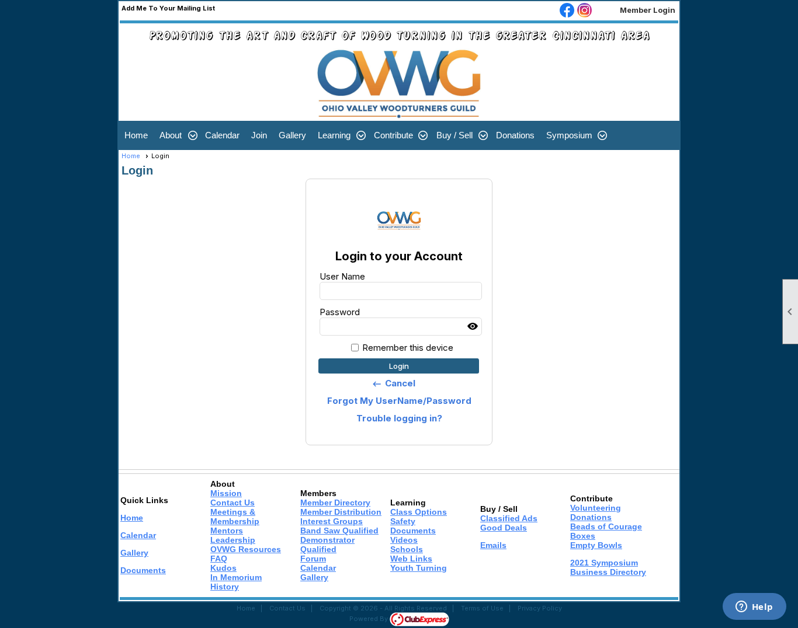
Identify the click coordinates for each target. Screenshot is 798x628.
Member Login (647, 10)
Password (340, 312)
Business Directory (608, 572)
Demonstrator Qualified (327, 544)
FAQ (218, 558)
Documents (143, 570)
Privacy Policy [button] (540, 608)
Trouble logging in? (399, 418)
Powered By (369, 619)
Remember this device (407, 347)
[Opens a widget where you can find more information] (754, 607)
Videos (404, 540)
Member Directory (335, 502)
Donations (515, 135)
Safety (402, 521)
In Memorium (236, 577)
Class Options (418, 512)
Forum (313, 558)
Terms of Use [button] (482, 608)
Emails (493, 545)
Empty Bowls (596, 545)
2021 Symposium (604, 562)
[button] (176, 135)
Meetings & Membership (234, 516)
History (224, 586)
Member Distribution (340, 512)
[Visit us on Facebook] (567, 11)
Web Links (411, 558)
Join (259, 135)
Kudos (223, 568)
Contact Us (232, 502)
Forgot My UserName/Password (399, 400)
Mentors (226, 530)
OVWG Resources (245, 549)
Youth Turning (418, 568)
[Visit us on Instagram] (584, 11)
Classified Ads (508, 518)
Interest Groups (331, 521)
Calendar (222, 135)
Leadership (232, 540)
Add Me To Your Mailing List (168, 8)
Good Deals (503, 527)
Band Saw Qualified (339, 530)
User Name (342, 276)
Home (136, 135)
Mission (226, 493)
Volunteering (595, 507)
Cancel (393, 383)
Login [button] (399, 366)
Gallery (292, 135)
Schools (406, 549)
